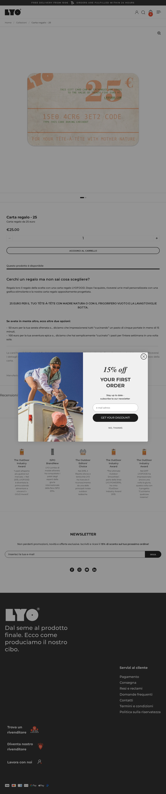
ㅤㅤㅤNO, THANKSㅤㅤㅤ (115, 428)
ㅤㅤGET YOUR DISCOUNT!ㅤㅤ (115, 417)
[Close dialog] (144, 356)
